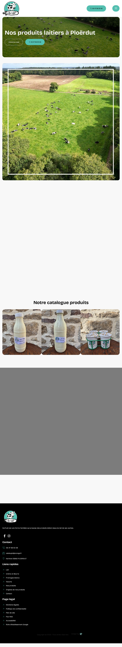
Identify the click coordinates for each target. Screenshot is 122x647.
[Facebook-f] (4, 536)
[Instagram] (9, 536)
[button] (5, 332)
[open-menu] (116, 8)
